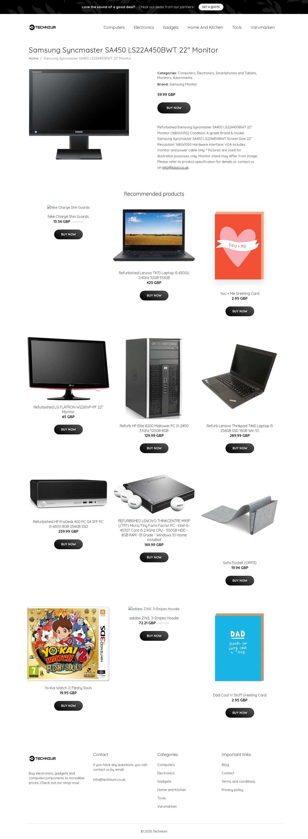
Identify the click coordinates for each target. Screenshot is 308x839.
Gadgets (171, 27)
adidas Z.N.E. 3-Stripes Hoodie (154, 618)
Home (33, 58)
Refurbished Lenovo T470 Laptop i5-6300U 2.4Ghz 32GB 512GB (154, 275)
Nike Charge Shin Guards (68, 216)
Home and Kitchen (205, 27)
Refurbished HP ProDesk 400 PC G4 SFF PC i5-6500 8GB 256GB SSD (68, 524)
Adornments (182, 78)
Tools (237, 27)
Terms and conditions (238, 781)
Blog (225, 765)
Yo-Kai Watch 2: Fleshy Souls (68, 688)
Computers (114, 27)
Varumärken (263, 27)
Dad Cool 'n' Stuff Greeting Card (239, 695)
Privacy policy (232, 790)
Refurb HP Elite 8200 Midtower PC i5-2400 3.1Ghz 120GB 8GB (154, 428)
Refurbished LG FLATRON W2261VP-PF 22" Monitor (68, 409)
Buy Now (174, 108)
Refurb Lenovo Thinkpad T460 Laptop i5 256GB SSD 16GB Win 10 (240, 428)
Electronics (144, 27)
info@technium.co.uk (109, 779)
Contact (228, 773)
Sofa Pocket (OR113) (240, 562)
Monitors (164, 78)
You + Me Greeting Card (239, 293)
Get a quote (211, 7)
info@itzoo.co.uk (175, 167)
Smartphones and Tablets (236, 73)
